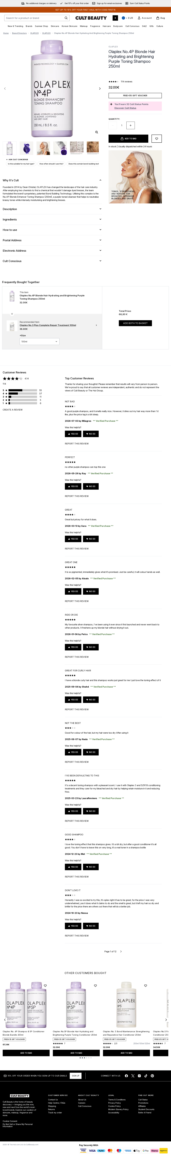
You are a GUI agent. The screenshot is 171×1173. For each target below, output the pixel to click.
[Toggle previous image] (5, 88)
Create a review (13, 409)
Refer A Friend (144, 1112)
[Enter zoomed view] (96, 132)
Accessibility (113, 1112)
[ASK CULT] (115, 18)
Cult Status (143, 1099)
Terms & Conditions (117, 1099)
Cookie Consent (10, 1121)
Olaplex (113, 46)
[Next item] (166, 1020)
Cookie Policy (114, 1106)
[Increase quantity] (130, 125)
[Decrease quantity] (113, 125)
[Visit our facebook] (126, 1076)
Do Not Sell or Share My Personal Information (18, 1125)
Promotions (143, 1103)
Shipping (52, 1106)
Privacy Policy (114, 1103)
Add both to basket (135, 323)
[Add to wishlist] (157, 139)
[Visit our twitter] (133, 1076)
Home (6, 33)
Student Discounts (146, 1109)
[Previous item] (5, 1020)
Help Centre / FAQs (56, 1103)
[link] (144, 18)
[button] (135, 75)
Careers (81, 1103)
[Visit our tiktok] (146, 1076)
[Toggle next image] (100, 88)
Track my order (55, 1112)
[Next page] (121, 951)
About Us (82, 1099)
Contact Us (53, 1099)
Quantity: (114, 119)
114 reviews (126, 81)
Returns (51, 1109)
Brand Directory (19, 33)
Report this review (77, 443)
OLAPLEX (34, 33)
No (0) (92, 434)
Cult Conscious (84, 1106)
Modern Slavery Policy (118, 1109)
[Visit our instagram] (139, 1076)
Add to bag (26, 1053)
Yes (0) (74, 434)
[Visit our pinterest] (152, 1076)
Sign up (75, 1076)
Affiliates (142, 1106)
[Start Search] (66, 18)
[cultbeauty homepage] (91, 18)
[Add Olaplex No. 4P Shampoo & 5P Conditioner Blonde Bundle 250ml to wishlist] (45, 985)
